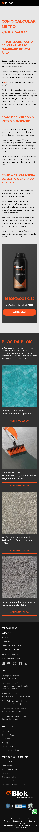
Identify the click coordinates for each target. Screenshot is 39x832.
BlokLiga (5, 743)
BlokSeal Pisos (8, 735)
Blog (4, 670)
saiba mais (19, 312)
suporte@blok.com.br (11, 658)
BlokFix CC (6, 739)
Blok (5, 82)
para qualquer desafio (15, 757)
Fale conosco (9, 628)
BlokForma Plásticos (10, 750)
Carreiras (5, 773)
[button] (36, 3)
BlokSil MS (6, 731)
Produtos (7, 726)
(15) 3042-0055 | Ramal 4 (12, 655)
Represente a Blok (9, 777)
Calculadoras (7, 766)
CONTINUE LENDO (19, 421)
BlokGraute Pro (8, 746)
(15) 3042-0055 (8, 638)
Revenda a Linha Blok (11, 781)
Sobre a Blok (7, 762)
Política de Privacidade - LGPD (14, 785)
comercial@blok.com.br (11, 645)
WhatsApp (6, 642)
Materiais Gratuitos (9, 770)
